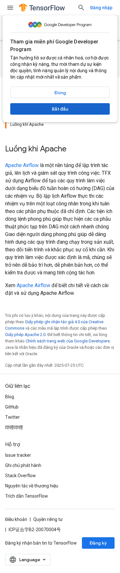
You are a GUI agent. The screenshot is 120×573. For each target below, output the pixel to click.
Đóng (60, 93)
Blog (9, 396)
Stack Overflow (20, 475)
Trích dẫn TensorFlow (26, 496)
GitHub (12, 406)
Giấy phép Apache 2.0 (25, 334)
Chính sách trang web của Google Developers (68, 341)
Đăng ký (98, 543)
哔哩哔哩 (14, 427)
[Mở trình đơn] (10, 7)
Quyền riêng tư (48, 519)
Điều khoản (16, 519)
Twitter (12, 417)
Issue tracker (18, 455)
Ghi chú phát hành (23, 465)
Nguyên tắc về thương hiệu (31, 485)
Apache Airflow (22, 165)
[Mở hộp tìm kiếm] (81, 7)
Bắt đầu (60, 109)
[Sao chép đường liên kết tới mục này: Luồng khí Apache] (73, 149)
